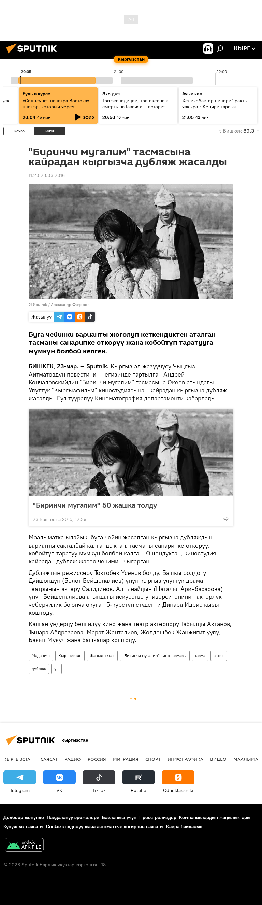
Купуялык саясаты (23, 826)
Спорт (153, 759)
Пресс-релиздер (157, 817)
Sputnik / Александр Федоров (61, 304)
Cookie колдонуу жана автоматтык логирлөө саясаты (104, 826)
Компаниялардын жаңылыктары (214, 817)
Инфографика (185, 759)
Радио (72, 759)
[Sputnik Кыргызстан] (33, 54)
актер (219, 655)
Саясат (49, 759)
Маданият (41, 655)
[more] (225, 518)
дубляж (39, 668)
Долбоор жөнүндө (23, 817)
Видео (218, 759)
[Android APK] (24, 845)
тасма (200, 655)
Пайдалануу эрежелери (73, 817)
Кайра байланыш (185, 826)
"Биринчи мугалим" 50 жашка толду (95, 504)
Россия (97, 759)
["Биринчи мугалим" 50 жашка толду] (131, 452)
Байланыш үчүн (119, 817)
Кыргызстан (70, 655)
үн (56, 668)
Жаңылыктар (102, 655)
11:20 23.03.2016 (47, 175)
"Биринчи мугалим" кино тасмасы (155, 655)
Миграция (126, 759)
